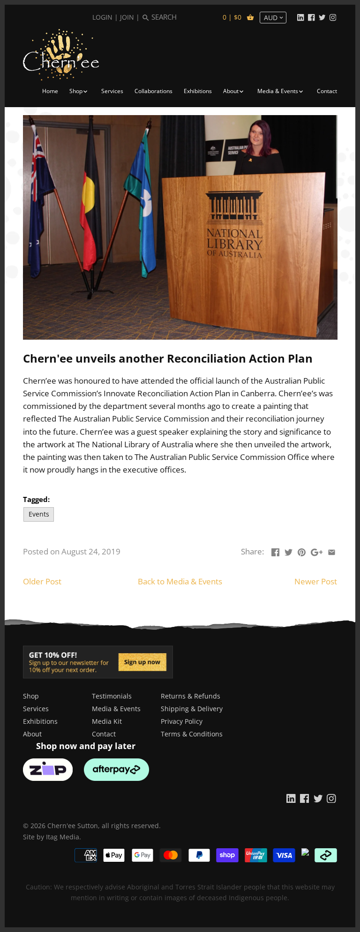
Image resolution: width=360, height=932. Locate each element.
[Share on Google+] (317, 550)
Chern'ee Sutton (72, 825)
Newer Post (315, 581)
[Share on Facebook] (275, 550)
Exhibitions (40, 721)
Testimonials (112, 696)
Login (102, 17)
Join (127, 17)
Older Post (42, 581)
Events (39, 514)
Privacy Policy (181, 721)
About (32, 733)
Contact (104, 733)
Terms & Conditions (192, 733)
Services (36, 708)
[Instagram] (333, 17)
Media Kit (107, 721)
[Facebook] (311, 17)
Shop (31, 696)
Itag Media (62, 836)
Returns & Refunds (190, 696)
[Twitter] (322, 17)
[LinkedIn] (300, 17)
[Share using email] (332, 550)
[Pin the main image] (302, 550)
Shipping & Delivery (192, 708)
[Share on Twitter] (288, 550)
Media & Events (116, 708)
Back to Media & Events (180, 581)
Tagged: (36, 499)
